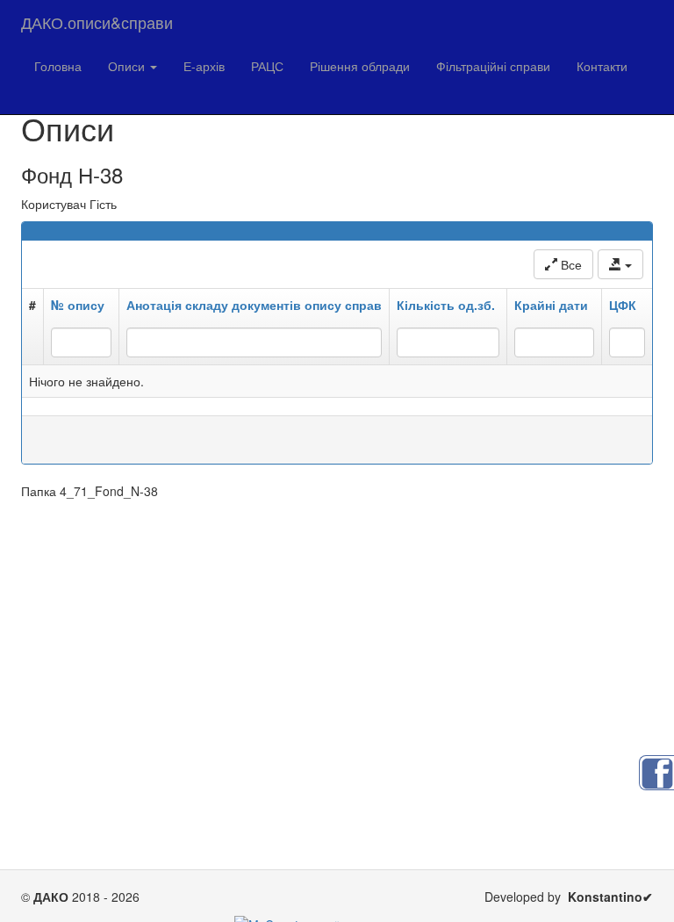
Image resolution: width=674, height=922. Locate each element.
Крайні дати (551, 304)
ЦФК (622, 304)
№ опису (77, 304)
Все (569, 264)
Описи (128, 66)
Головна (58, 66)
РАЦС (267, 66)
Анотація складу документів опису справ (254, 304)
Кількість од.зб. (446, 304)
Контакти (602, 66)
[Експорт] (620, 264)
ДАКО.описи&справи (97, 22)
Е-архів (204, 66)
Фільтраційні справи (493, 66)
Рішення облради (360, 66)
